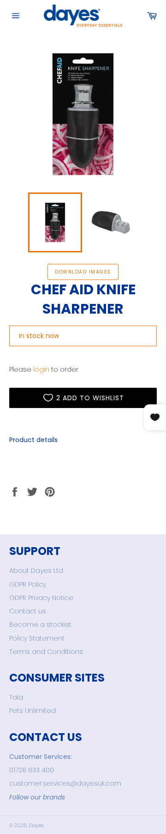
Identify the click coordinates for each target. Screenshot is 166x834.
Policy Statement (37, 638)
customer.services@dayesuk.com (65, 783)
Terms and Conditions (46, 651)
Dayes (36, 825)
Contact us (27, 611)
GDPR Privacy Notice (41, 597)
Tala (16, 697)
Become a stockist (40, 624)
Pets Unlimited (32, 710)
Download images (83, 272)
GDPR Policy (27, 584)
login (41, 369)
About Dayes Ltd (36, 570)
